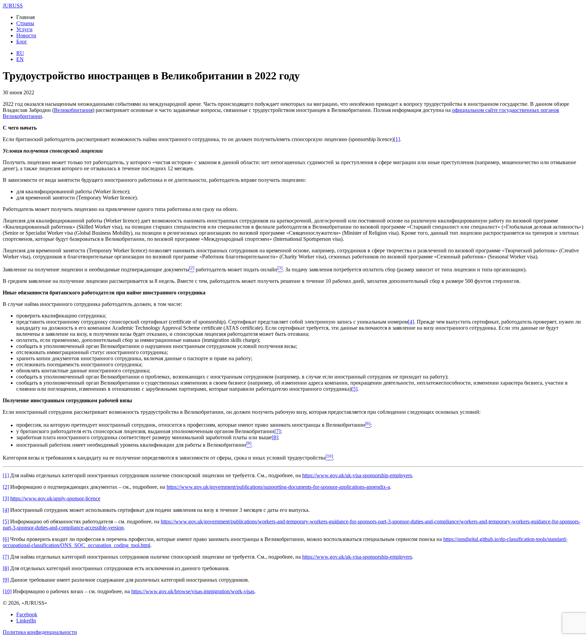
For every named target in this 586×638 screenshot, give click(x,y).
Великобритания (73, 110)
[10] (7, 591)
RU (20, 53)
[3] (6, 498)
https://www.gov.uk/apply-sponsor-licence (55, 498)
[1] (397, 139)
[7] (277, 431)
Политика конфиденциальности (40, 632)
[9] (6, 580)
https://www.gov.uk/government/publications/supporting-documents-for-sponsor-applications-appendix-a (278, 487)
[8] (275, 437)
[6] (6, 539)
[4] (411, 322)
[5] (354, 389)
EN (20, 59)
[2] (6, 487)
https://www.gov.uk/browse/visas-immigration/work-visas (192, 591)
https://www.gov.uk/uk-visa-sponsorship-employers (357, 475)
